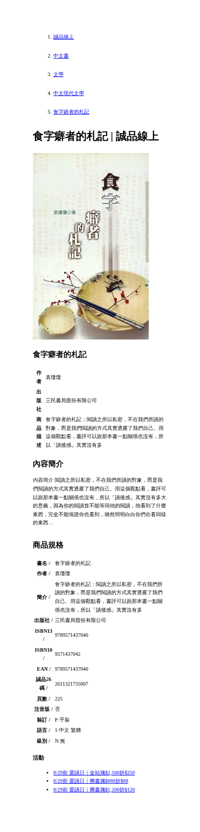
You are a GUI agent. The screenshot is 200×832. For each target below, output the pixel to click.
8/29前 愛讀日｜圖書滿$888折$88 (90, 781)
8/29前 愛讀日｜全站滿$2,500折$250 (94, 773)
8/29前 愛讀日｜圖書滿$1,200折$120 (94, 789)
